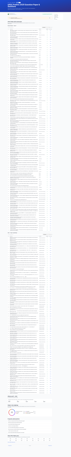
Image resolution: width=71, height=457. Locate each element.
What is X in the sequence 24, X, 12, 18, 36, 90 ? (16, 307)
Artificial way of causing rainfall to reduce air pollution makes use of (18, 199)
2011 (44, 440)
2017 (10, 440)
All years (30, 445)
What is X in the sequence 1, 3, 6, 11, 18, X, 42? (15, 352)
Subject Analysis (56, 17)
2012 (38, 440)
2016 (16, 440)
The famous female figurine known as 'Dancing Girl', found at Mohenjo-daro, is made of (21, 174)
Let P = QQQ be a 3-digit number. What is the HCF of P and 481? (17, 328)
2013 (32, 440)
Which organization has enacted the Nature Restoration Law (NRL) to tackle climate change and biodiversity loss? (24, 209)
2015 (21, 440)
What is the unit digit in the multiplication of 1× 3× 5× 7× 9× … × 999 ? (18, 276)
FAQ (54, 18)
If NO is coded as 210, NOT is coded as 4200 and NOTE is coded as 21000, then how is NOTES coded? (22, 345)
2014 (27, 440)
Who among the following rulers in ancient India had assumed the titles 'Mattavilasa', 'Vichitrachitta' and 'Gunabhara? (22, 57)
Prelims (10, 2)
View (51, 30)
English (17, 2)
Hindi (19, 2)
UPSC (8, 2)
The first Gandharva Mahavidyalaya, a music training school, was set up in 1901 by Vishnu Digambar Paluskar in (23, 64)
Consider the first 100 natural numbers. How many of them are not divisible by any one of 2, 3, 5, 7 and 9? (23, 286)
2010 (49, 440)
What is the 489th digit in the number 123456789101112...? (17, 329)
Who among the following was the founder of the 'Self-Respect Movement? (19, 185)
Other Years (55, 19)
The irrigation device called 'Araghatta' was (15, 55)
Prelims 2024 (10, 445)
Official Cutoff (56, 16)
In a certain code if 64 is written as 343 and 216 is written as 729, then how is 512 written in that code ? (22, 364)
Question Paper (56, 15)
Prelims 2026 (50, 445)
